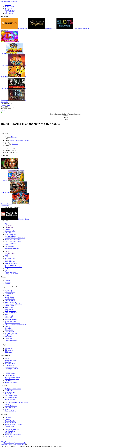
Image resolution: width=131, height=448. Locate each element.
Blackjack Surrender (11, 312)
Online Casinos (9, 6)
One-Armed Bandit (10, 236)
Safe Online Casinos (11, 397)
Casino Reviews (9, 392)
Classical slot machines (12, 248)
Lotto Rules (8, 380)
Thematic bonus (9, 426)
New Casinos (9, 394)
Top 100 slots (9, 13)
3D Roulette (8, 290)
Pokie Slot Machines (11, 263)
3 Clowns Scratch (10, 292)
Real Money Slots (10, 231)
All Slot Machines (10, 234)
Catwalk (7, 326)
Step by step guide (10, 243)
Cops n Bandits (9, 331)
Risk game (8, 362)
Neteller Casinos (10, 399)
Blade (6, 314)
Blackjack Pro (9, 309)
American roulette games (12, 377)
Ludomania (8, 372)
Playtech (13, 137)
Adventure (19, 140)
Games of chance (10, 373)
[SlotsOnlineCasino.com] (9, 1)
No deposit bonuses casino (13, 389)
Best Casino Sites (10, 407)
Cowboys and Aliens (11, 333)
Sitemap (3, 441)
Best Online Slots (10, 258)
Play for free (8, 226)
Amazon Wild (9, 293)
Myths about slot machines (13, 241)
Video (6, 224)
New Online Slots (10, 261)
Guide (6, 268)
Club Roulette (9, 330)
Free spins (8, 417)
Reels (6, 244)
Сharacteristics (5, 105)
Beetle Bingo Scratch (11, 302)
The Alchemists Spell (11, 340)
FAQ (6, 255)
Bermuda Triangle (10, 305)
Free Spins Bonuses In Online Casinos (16, 402)
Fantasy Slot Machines (11, 274)
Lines (6, 270)
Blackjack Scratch (10, 311)
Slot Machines (9, 227)
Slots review (8, 260)
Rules (6, 256)
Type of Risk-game (10, 272)
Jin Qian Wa (8, 335)
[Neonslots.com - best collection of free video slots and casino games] (8, 443)
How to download (10, 265)
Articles (7, 358)
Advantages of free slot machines (15, 238)
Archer (7, 295)
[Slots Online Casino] (20, 443)
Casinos (7, 409)
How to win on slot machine (13, 267)
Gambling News (10, 10)
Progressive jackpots (11, 367)
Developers (8, 8)
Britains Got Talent (10, 321)
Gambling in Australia (11, 368)
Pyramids (12, 140)
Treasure (25, 140)
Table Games (9, 390)
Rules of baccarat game (12, 379)
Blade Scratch (9, 316)
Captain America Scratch (12, 323)
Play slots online (9, 253)
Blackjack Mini (9, 307)
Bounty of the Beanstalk (12, 319)
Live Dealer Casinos (11, 406)
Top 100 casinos (9, 12)
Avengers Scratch (10, 299)
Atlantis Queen (9, 297)
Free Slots (8, 5)
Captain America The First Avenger (15, 324)
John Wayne (8, 336)
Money (7, 404)
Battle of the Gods (10, 300)
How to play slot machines (13, 239)
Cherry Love (8, 328)
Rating (7, 251)
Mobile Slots (8, 433)
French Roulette (9, 365)
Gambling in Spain (10, 360)
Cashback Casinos (10, 411)
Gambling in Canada (11, 382)
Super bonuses (9, 436)
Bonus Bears (8, 318)
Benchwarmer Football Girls (13, 304)
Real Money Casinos (11, 395)
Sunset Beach (9, 338)
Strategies (7, 229)
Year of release (9, 246)
